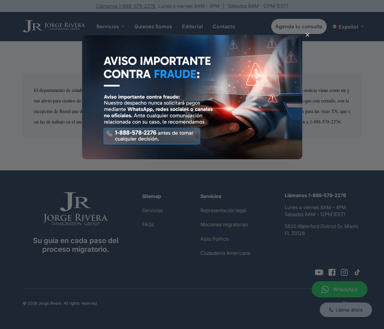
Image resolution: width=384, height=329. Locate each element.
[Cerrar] (307, 35)
